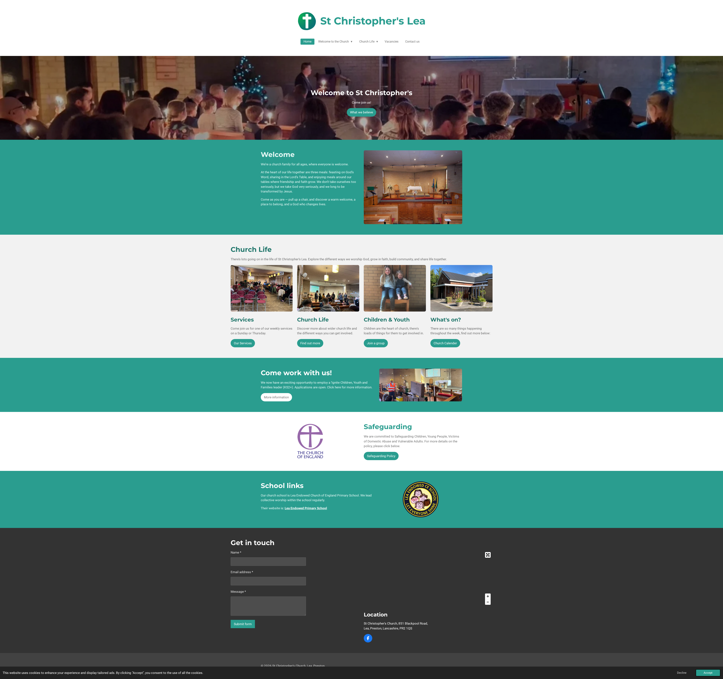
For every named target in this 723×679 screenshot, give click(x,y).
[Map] (428, 578)
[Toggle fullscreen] (488, 555)
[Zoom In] (488, 596)
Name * (236, 552)
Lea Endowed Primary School (306, 508)
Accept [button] (708, 672)
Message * (238, 591)
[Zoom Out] (488, 602)
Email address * (242, 572)
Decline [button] (681, 672)
